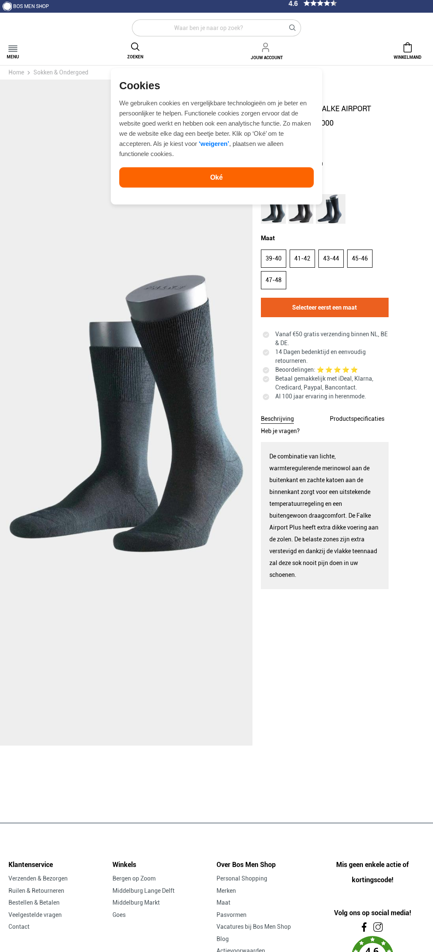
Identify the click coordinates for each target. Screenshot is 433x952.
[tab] (277, 417)
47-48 (274, 280)
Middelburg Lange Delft (143, 890)
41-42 (302, 258)
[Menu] (12, 46)
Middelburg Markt (136, 902)
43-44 (331, 258)
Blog (222, 939)
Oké (216, 177)
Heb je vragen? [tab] (280, 431)
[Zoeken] (292, 27)
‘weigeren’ (214, 143)
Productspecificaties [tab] (357, 418)
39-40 (274, 258)
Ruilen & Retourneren (36, 890)
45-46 (360, 258)
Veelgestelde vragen (35, 914)
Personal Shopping (241, 878)
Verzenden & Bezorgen (38, 878)
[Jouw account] (267, 46)
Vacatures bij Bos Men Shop (253, 926)
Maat (223, 902)
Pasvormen (231, 914)
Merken (226, 890)
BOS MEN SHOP (31, 6)
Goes (119, 914)
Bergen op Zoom (134, 878)
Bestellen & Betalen (34, 902)
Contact (19, 926)
